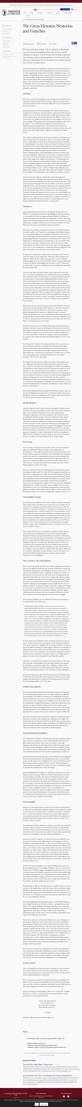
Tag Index (5, 45)
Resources (50, 13)
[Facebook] (73, 43)
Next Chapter (68, 13)
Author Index (6, 40)
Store (31, 13)
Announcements (7, 29)
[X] (75, 43)
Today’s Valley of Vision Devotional (9, 57)
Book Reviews (6, 33)
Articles (39, 44)
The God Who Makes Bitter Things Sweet (38, 1064)
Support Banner (45, 9)
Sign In (57, 9)
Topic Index (6, 47)
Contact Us (52, 9)
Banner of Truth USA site (68, 5)
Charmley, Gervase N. (28, 44)
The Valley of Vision (8, 54)
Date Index (5, 43)
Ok (37, 1104)
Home (24, 19)
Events (58, 13)
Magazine (40, 13)
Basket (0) (66, 9)
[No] (80, 1102)
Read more (44, 1104)
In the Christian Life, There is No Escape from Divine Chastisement (47, 1076)
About (28, 16)
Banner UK (38, 9)
